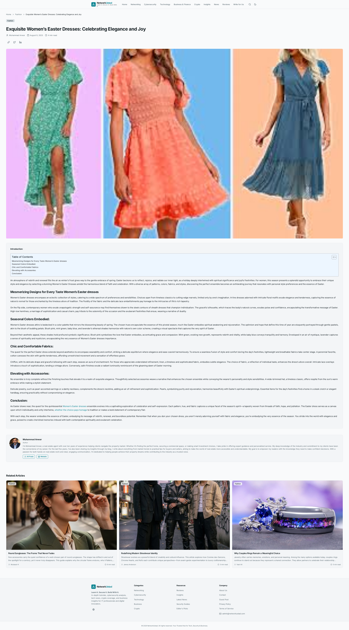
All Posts (30, 457)
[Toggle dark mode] (255, 4)
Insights (207, 4)
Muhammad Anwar (32, 439)
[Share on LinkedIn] (20, 42)
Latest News (182, 599)
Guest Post (223, 599)
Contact (222, 595)
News (216, 4)
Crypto (197, 4)
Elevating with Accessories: (24, 270)
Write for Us (238, 4)
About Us (223, 590)
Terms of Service (226, 608)
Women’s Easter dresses (75, 406)
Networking (136, 4)
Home (124, 4)
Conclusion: (17, 273)
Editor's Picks (182, 608)
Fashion (18, 14)
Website (43, 457)
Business (138, 604)
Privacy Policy (225, 604)
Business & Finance (182, 4)
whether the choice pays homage (71, 410)
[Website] (93, 609)
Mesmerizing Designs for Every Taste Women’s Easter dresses (39, 261)
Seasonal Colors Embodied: (24, 264)
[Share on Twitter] (14, 42)
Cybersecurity (150, 4)
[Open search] (249, 4)
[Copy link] (8, 42)
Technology (165, 4)
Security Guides (183, 604)
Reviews (226, 4)
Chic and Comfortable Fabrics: (25, 267)
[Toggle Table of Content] (333, 257)
